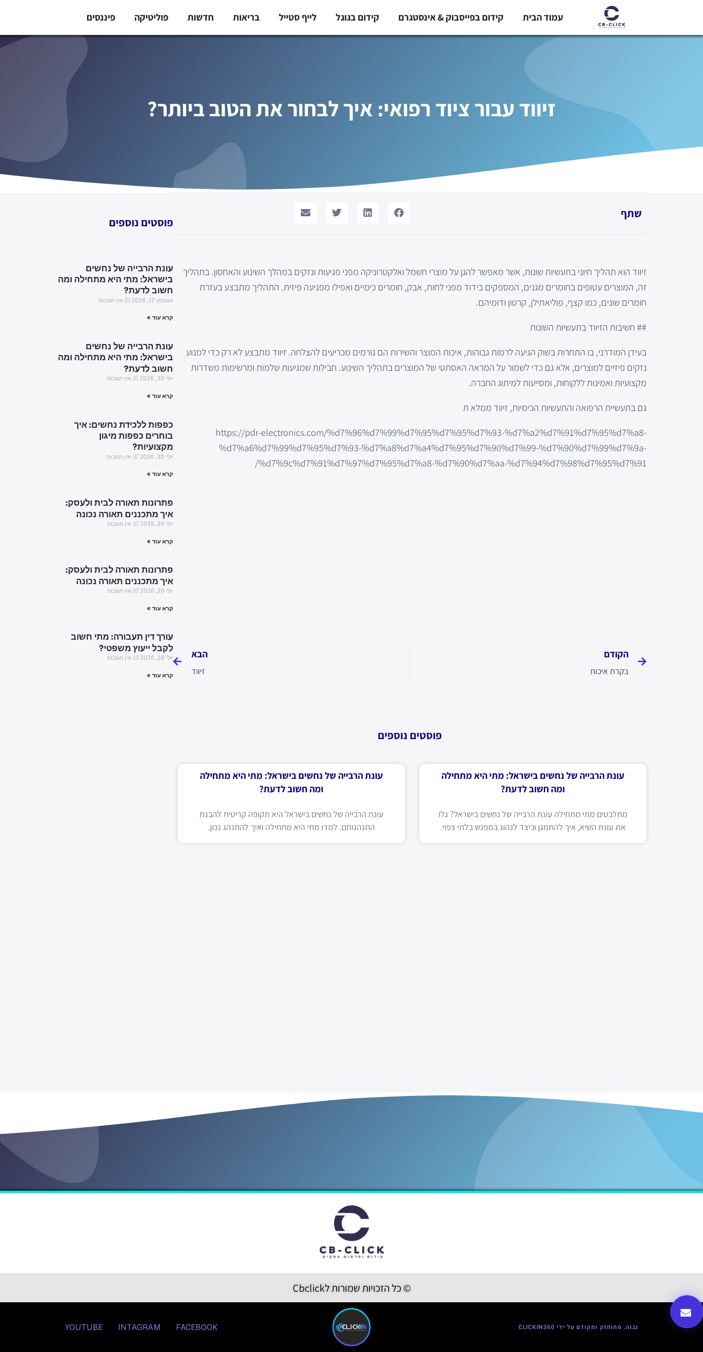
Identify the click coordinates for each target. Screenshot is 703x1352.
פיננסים (101, 17)
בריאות (246, 17)
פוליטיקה (151, 17)
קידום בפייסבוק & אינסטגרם (451, 17)
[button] (399, 213)
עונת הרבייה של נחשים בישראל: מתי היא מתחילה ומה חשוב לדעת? (115, 279)
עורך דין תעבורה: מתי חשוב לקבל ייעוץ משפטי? (122, 642)
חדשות (200, 17)
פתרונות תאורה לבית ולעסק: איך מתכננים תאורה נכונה (119, 508)
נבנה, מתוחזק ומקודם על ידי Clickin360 (578, 1327)
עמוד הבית (543, 17)
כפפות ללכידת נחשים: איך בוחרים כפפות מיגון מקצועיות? (123, 436)
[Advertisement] (410, 552)
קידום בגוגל (357, 17)
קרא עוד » (160, 317)
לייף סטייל (298, 17)
